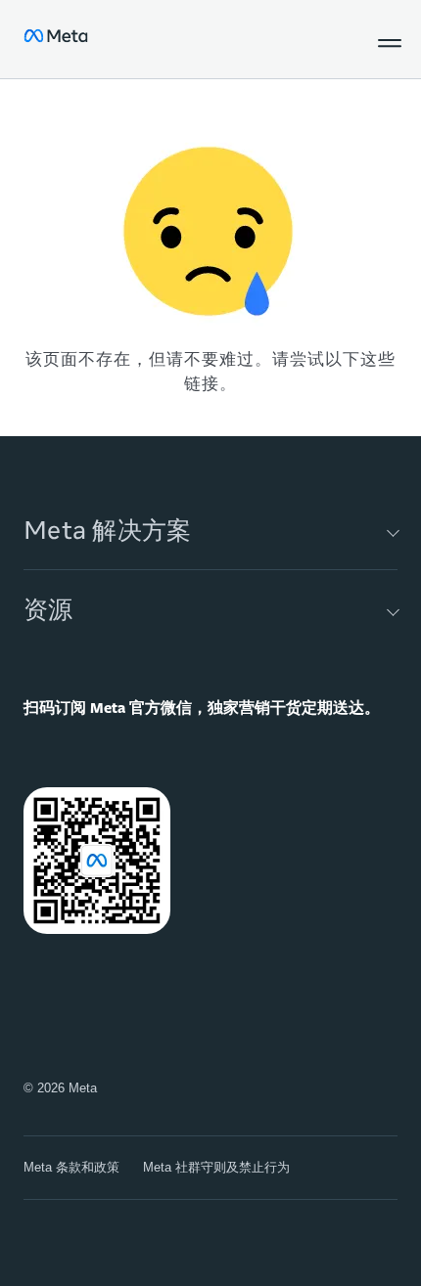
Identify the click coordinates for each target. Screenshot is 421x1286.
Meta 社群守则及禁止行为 (216, 1167)
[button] (386, 39)
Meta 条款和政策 (71, 1167)
